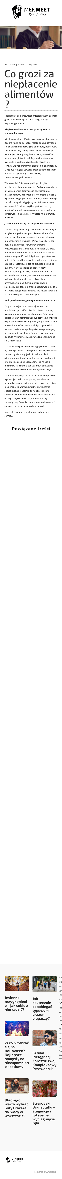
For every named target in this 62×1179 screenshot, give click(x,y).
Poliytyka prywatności (45, 1171)
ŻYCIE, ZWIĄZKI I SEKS (43, 920)
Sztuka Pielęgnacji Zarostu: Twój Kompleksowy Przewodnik (44, 1061)
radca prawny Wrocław (34, 379)
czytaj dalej (16, 513)
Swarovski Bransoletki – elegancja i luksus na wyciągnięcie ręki (44, 1113)
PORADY (21, 65)
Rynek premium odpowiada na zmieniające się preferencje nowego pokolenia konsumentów (30, 568)
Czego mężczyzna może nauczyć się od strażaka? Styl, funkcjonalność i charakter (28, 483)
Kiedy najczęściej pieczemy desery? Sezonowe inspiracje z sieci (30, 655)
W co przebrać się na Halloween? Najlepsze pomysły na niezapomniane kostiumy (17, 1055)
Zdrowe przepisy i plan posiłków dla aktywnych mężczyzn (28, 736)
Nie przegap (10, 65)
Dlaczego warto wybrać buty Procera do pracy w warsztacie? (16, 1108)
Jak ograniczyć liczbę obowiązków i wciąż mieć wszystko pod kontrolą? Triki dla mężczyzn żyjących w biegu (30, 821)
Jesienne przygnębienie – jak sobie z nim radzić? (16, 1003)
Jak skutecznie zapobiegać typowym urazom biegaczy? (42, 1008)
